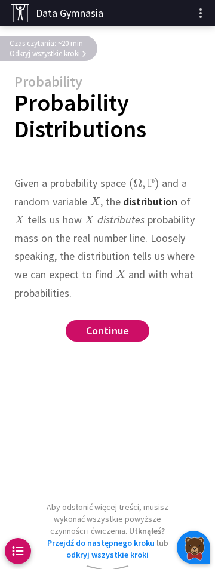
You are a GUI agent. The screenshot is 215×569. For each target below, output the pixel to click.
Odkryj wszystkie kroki (45, 53)
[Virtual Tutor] (193, 547)
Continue (108, 331)
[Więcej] (200, 13)
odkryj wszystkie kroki (107, 554)
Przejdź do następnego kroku (101, 542)
